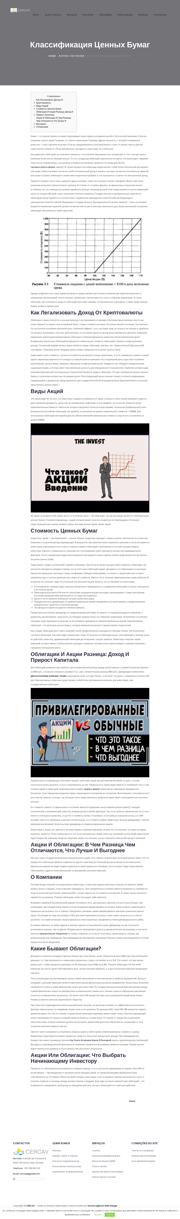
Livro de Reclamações (143, 1161)
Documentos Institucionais (66, 1166)
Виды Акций (42, 105)
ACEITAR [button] (109, 1214)
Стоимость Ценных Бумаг (49, 108)
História (56, 1150)
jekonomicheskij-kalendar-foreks (49, 676)
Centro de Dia (99, 1166)
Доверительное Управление (54, 933)
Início (36, 14)
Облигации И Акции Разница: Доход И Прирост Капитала (54, 113)
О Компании (42, 126)
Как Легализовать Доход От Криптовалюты (49, 101)
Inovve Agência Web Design (102, 1205)
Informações (125, 14)
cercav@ (30, 1173)
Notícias (143, 14)
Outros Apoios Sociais (104, 1176)
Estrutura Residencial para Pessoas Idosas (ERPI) (106, 1158)
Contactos (160, 14)
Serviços (72, 14)
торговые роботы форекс (43, 167)
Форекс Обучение (72, 56)
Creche (96, 1150)
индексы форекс (92, 789)
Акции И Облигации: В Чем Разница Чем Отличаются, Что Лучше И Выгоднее (53, 121)
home (52, 56)
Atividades (105, 14)
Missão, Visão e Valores (65, 1155)
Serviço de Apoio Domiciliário (107, 1171)
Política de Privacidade (144, 1155)
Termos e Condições (143, 1150)
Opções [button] (97, 1214)
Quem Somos (53, 14)
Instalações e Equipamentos (67, 1171)
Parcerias (88, 14)
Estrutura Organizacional (65, 1161)
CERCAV (30, 1205)
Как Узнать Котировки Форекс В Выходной (90, 1040)
